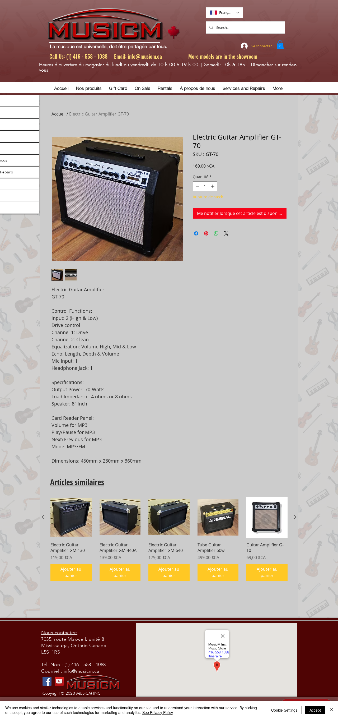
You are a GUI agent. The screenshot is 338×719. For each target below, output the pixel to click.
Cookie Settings (284, 710)
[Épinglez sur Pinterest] (206, 233)
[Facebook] (47, 681)
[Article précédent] (43, 517)
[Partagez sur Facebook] (196, 233)
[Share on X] (226, 233)
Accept (315, 710)
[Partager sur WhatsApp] (216, 233)
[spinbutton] (205, 186)
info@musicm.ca (145, 56)
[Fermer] (331, 710)
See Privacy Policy (157, 712)
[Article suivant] (295, 517)
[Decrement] (197, 186)
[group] (169, 538)
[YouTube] (59, 681)
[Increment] (213, 186)
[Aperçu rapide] (71, 517)
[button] (280, 44)
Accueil (58, 114)
